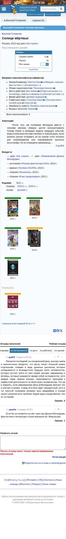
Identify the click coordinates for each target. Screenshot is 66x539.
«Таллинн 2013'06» (27, 168)
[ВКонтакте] (54, 330)
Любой (31, 109)
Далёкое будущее (35, 97)
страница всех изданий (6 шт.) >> (18, 323)
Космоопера (31, 85)
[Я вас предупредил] (12, 275)
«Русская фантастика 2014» (35, 163)
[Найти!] (61, 9)
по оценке (59, 350)
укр (23, 480)
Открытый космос (49, 91)
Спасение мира (34, 100)
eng (15, 480)
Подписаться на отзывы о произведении (45, 463)
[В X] (61, 330)
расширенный (53, 14)
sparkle (12, 409)
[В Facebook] (57, 330)
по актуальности (19, 350)
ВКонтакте (25, 484)
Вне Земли (31, 91)
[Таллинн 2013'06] (12, 311)
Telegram (36, 484)
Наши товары (49, 484)
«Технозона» (24, 172)
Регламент (32, 480)
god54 (61, 146)
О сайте (8, 480)
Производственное (43, 88)
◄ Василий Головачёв (15, 20)
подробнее (33, 69)
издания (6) (38, 20)
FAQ (41, 480)
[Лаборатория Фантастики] (14, 9)
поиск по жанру (35, 14)
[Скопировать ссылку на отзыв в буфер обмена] (7, 357)
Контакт (30, 103)
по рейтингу (46, 350)
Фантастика (34, 82)
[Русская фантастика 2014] (34, 214)
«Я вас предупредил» (29, 176)
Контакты (49, 480)
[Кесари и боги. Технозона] (35, 239)
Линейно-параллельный (42, 106)
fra (19, 480)
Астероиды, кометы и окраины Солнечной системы (35, 94)
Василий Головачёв (11, 34)
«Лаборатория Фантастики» (39, 502)
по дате (33, 350)
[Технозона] (12, 216)
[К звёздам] (12, 245)
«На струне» (32, 43)
